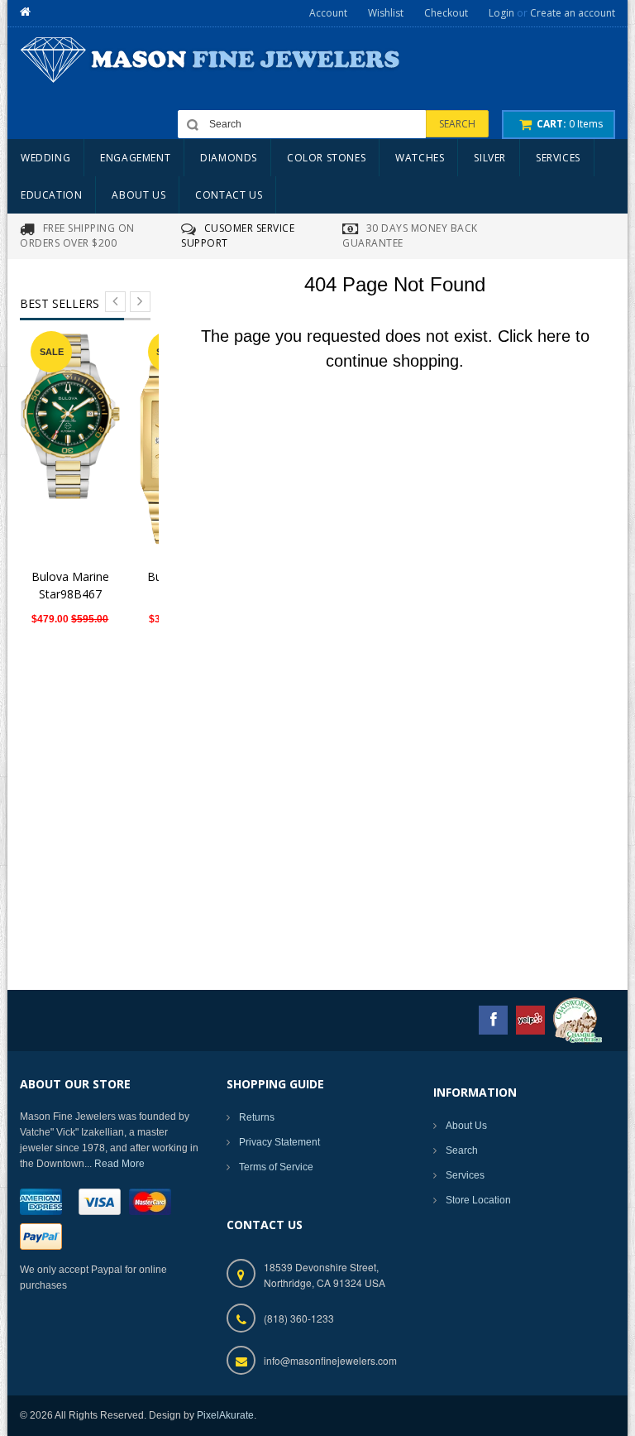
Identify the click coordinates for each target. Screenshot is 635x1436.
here (554, 336)
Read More (119, 1163)
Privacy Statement (279, 1142)
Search (462, 1150)
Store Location (478, 1200)
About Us (466, 1125)
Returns (257, 1117)
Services (465, 1175)
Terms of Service (276, 1167)
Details (74, 436)
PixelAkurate (225, 1415)
